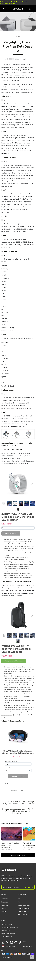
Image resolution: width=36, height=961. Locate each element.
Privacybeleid (5, 930)
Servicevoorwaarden (8, 933)
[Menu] (33, 9)
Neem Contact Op (23, 914)
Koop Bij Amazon (23, 911)
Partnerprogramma (24, 908)
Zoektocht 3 (5, 899)
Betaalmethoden (6, 924)
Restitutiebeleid (6, 937)
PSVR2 (3, 911)
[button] (3, 9)
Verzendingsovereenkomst (10, 927)
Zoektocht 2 (5, 902)
